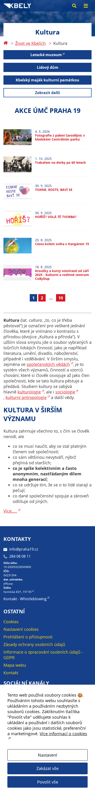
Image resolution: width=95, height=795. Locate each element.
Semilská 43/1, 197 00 (17, 592)
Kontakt (10, 672)
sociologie (65, 392)
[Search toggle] (74, 5)
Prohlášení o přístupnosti (28, 637)
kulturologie (29, 392)
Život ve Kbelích (30, 43)
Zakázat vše (47, 768)
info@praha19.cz (23, 549)
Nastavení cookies (21, 629)
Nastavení (47, 755)
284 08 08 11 (20, 556)
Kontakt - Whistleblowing (25, 598)
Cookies (11, 621)
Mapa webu (14, 665)
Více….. (10, 511)
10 (60, 298)
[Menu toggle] (86, 5)
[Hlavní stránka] (5, 43)
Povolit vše (47, 782)
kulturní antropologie (26, 397)
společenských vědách (48, 364)
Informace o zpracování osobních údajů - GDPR (43, 654)
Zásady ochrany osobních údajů (34, 644)
